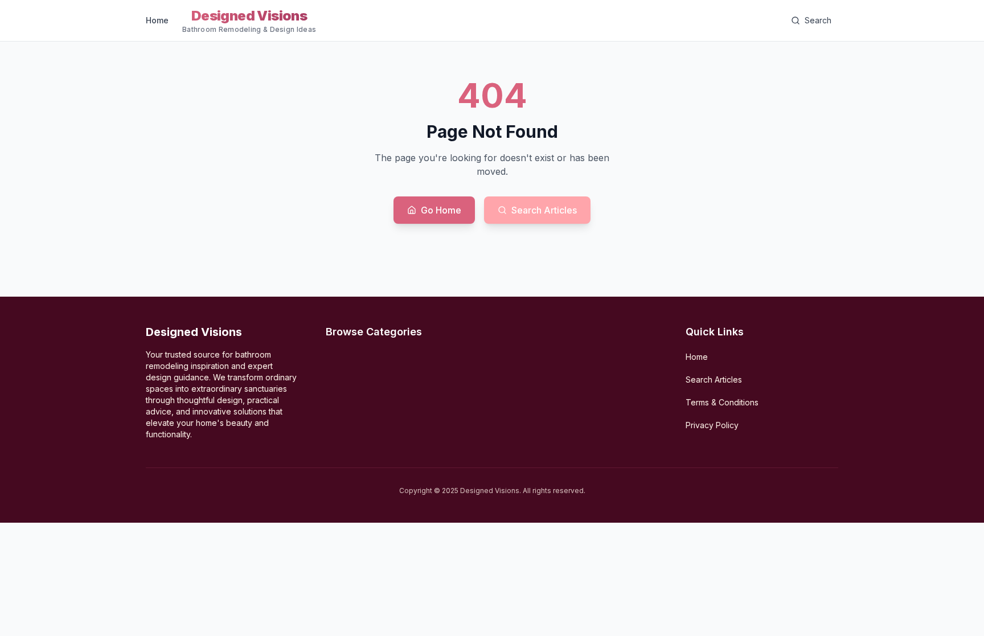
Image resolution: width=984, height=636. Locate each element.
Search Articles (544, 210)
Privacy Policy (712, 425)
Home (157, 20)
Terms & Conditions (722, 402)
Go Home (441, 210)
